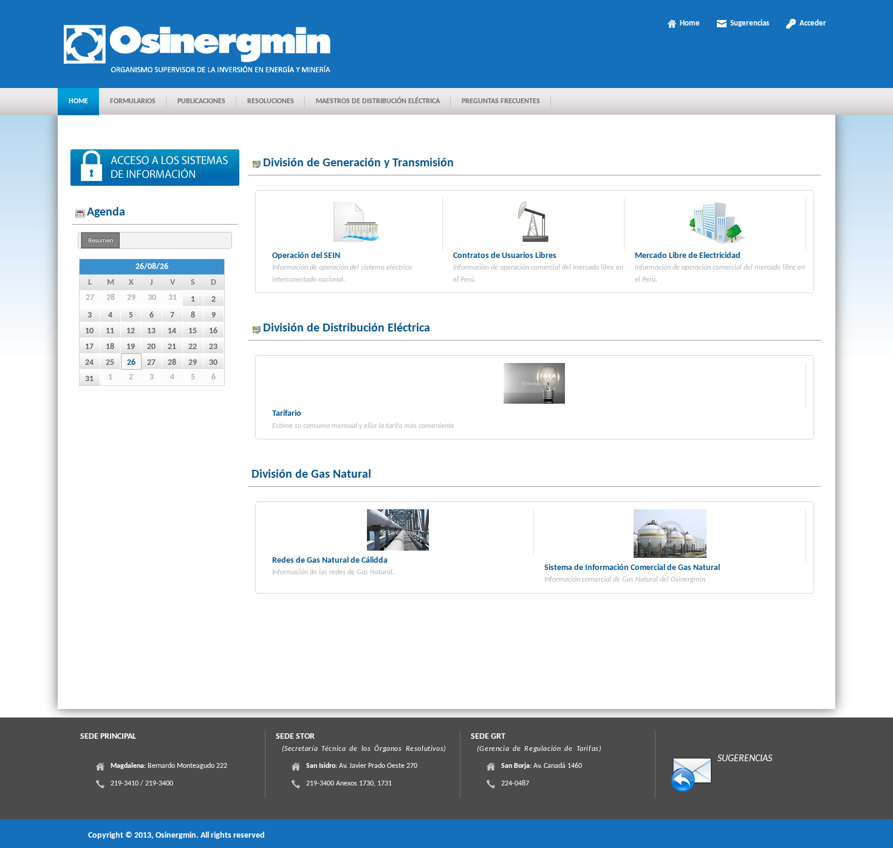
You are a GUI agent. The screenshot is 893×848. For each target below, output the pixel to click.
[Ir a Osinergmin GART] (201, 45)
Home (690, 23)
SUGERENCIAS (744, 759)
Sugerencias (749, 23)
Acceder (812, 23)
